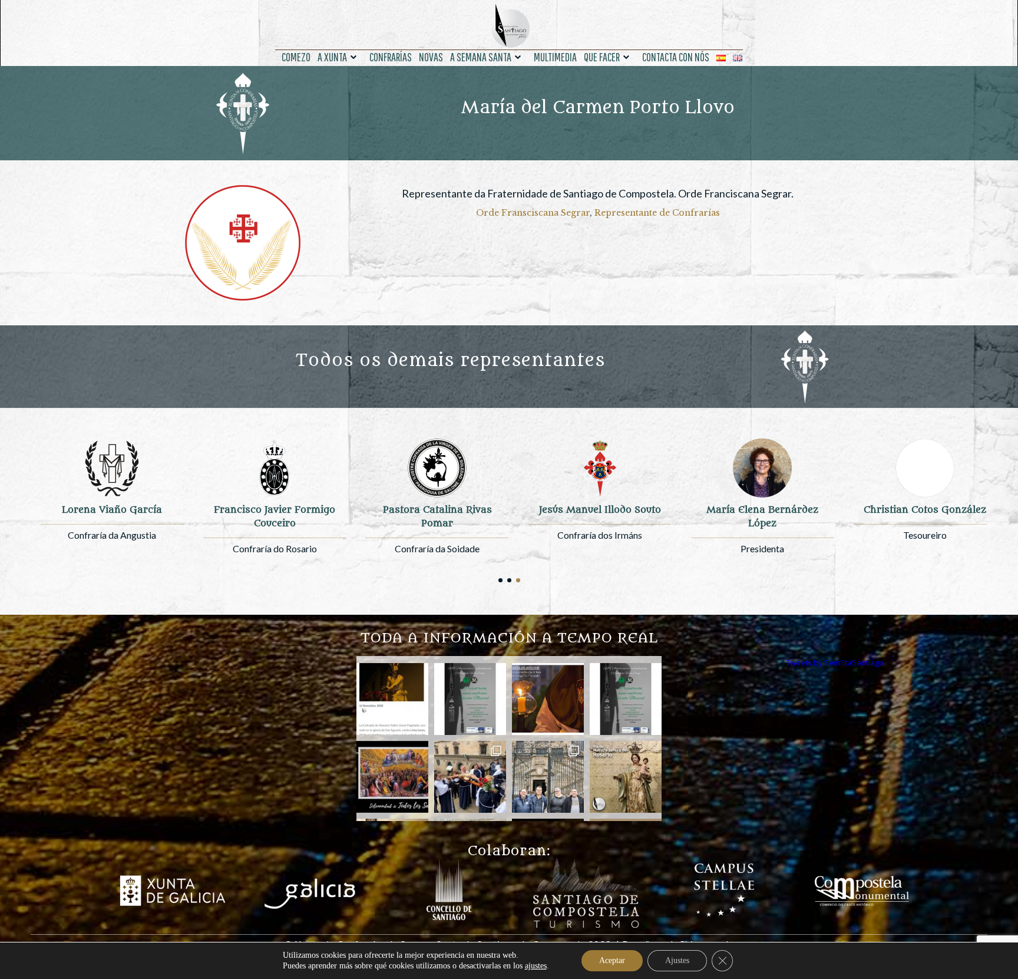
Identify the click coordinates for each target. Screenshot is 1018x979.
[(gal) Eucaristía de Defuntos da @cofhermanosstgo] (548, 699)
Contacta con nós (675, 56)
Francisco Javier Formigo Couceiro (274, 517)
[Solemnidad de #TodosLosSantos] (392, 777)
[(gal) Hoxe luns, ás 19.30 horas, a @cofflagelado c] (392, 699)
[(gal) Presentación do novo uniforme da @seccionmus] (470, 699)
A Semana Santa (480, 56)
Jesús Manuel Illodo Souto (600, 510)
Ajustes (677, 960)
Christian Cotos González (925, 510)
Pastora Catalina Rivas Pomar (437, 517)
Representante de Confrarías (657, 212)
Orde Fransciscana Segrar (533, 212)
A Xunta (332, 56)
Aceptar (612, 960)
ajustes (536, 965)
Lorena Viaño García (112, 510)
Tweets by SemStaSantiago (835, 662)
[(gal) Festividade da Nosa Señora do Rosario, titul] (626, 777)
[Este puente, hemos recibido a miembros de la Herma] (548, 777)
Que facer (602, 56)
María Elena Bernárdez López (762, 517)
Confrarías (390, 56)
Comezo (296, 56)
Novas (431, 56)
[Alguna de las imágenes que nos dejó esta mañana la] (470, 777)
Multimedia (555, 56)
